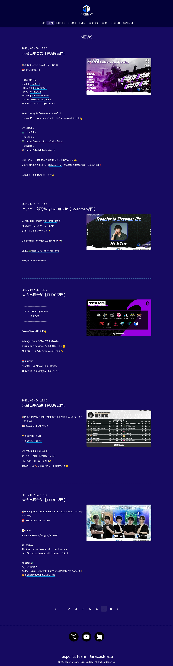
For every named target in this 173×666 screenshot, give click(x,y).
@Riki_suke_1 (40, 87)
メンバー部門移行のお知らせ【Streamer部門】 (59, 208)
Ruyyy (44, 535)
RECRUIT (115, 22)
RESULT (72, 22)
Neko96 (54, 535)
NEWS (51, 22)
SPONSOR (94, 22)
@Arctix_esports (48, 113)
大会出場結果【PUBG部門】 (44, 405)
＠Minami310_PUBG (41, 99)
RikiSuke (34, 535)
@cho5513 (35, 83)
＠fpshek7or (55, 164)
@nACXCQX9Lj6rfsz (44, 103)
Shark (24, 535)
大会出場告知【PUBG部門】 (44, 53)
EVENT (82, 22)
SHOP (105, 22)
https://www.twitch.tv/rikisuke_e (50, 549)
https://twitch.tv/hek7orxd (40, 149)
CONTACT (128, 22)
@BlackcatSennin (40, 95)
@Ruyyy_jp (35, 91)
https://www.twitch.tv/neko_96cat (44, 141)
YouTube (31, 132)
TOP (42, 22)
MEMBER (60, 22)
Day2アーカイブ (34, 440)
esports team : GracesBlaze (87, 656)
